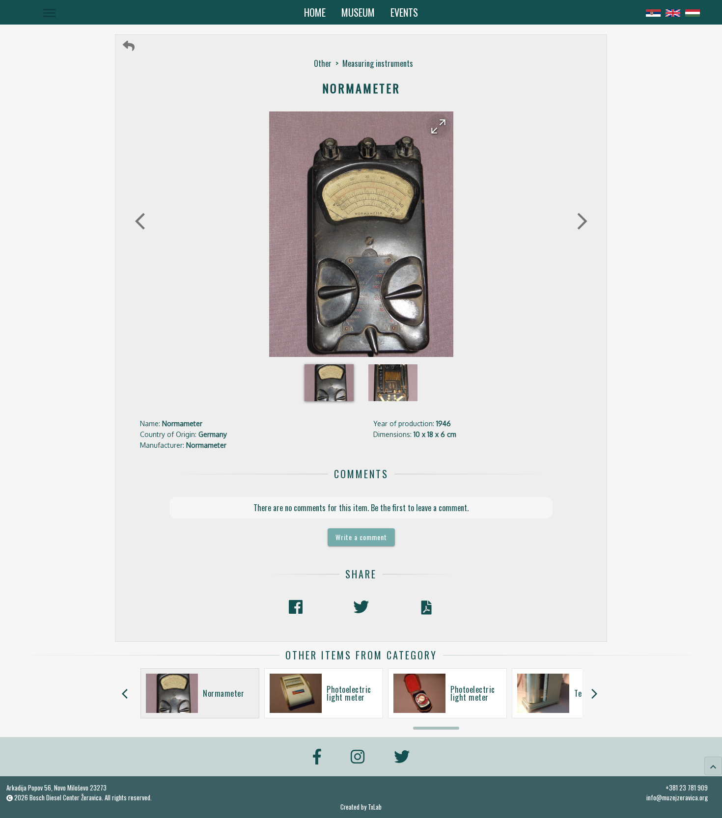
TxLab (375, 807)
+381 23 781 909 (687, 787)
